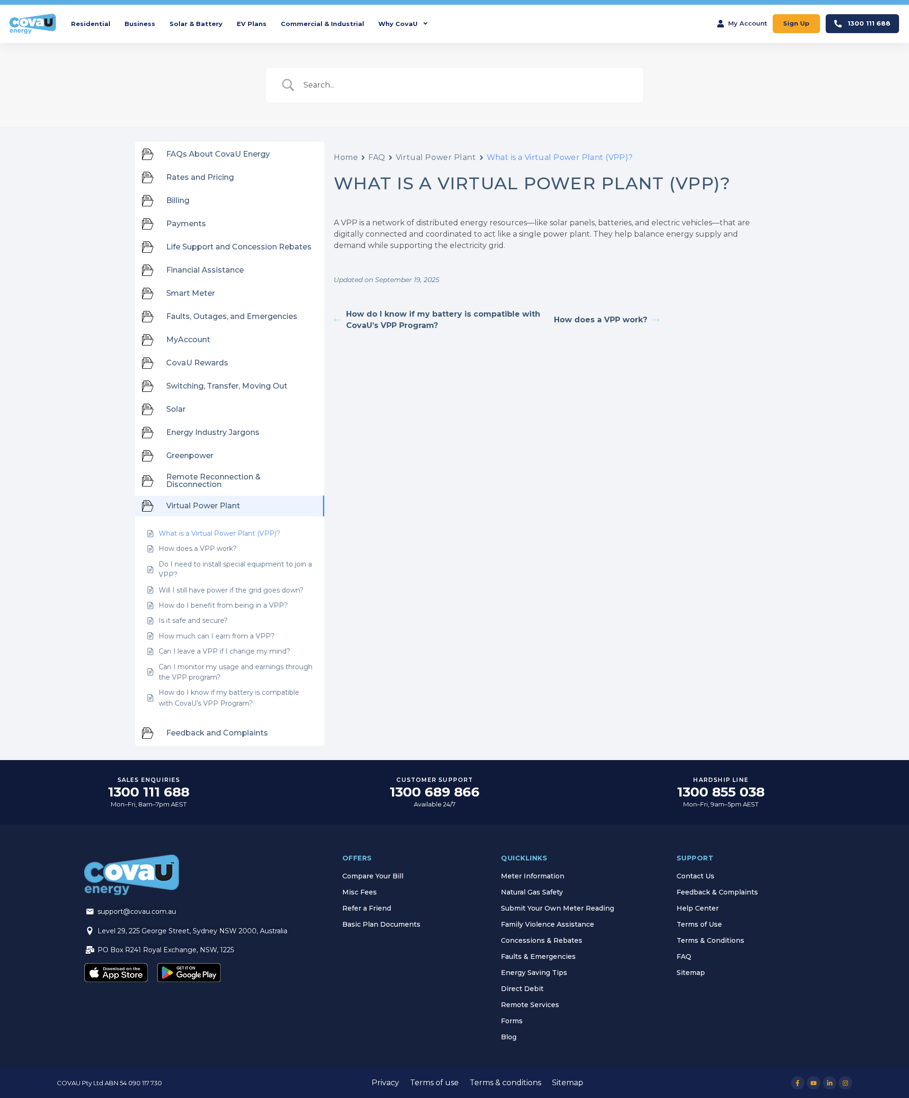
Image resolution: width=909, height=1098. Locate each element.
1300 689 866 (435, 792)
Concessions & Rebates (541, 940)
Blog (509, 1037)
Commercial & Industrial (322, 23)
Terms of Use (699, 924)
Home (346, 157)
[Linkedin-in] (830, 1083)
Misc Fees (359, 892)
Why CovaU (398, 23)
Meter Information (532, 876)
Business (140, 23)
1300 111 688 (869, 23)
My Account (747, 23)
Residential (90, 23)
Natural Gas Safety (532, 892)
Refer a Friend (366, 908)
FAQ (376, 157)
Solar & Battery (196, 23)
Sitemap (691, 972)
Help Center (698, 908)
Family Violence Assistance (547, 924)
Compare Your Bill (372, 876)
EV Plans (252, 23)
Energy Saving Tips (534, 972)
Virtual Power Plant (436, 157)
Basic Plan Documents (381, 924)
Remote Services (530, 1005)
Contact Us (695, 876)
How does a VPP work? (600, 319)
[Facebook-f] (798, 1083)
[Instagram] (845, 1083)
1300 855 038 (721, 792)
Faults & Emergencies (538, 956)
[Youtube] (813, 1083)
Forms (512, 1021)
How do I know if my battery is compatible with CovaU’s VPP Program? (443, 320)
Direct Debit (522, 988)
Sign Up (796, 23)
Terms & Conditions (710, 940)
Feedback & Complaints (717, 892)
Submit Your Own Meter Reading (557, 908)
